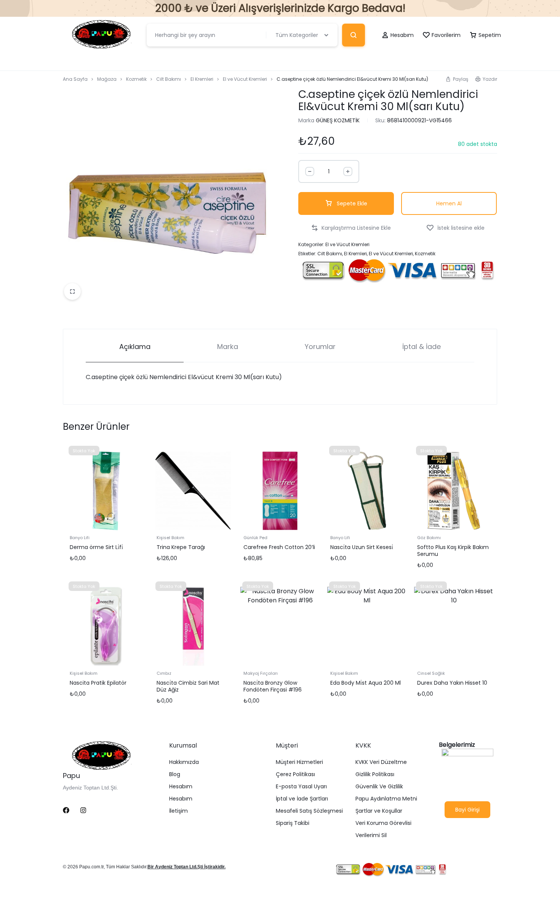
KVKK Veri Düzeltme (381, 762)
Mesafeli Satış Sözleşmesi (309, 811)
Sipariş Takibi (292, 823)
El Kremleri (201, 79)
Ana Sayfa (75, 79)
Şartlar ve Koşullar (378, 811)
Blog (174, 774)
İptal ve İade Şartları (302, 799)
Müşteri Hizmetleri (299, 762)
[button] (456, 79)
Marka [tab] (227, 346)
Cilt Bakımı (168, 79)
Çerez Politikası (295, 774)
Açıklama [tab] (134, 346)
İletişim (178, 811)
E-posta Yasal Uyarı (301, 786)
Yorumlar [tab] (320, 346)
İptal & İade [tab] (421, 346)
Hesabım (180, 786)
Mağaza (107, 79)
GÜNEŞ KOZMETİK (338, 120)
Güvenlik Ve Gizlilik (379, 786)
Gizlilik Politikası (374, 774)
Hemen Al (449, 203)
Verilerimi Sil (371, 835)
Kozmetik (136, 79)
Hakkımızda (184, 762)
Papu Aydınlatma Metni (386, 799)
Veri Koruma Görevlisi (383, 823)
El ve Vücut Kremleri (245, 79)
